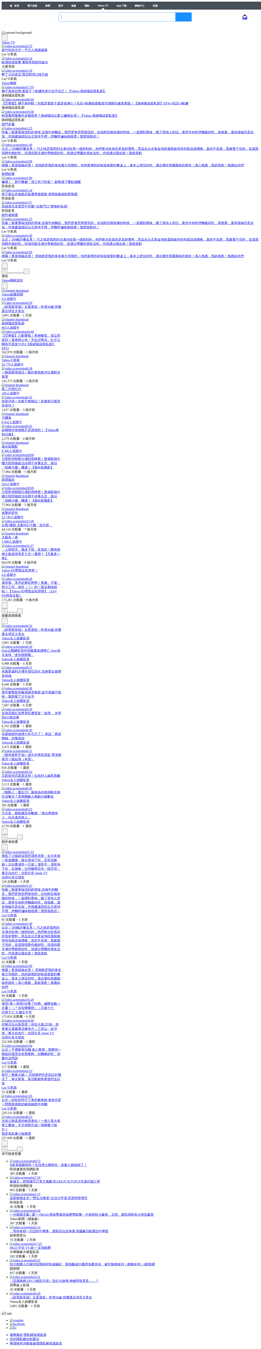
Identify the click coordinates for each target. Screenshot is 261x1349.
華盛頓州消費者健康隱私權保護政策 (36, 1343)
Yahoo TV (102, 5)
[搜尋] (183, 16)
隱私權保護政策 (35, 1335)
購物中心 (140, 5)
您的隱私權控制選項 (24, 1339)
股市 (60, 5)
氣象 (73, 5)
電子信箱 (32, 5)
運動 (86, 5)
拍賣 (155, 5)
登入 (230, 17)
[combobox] (125, 16)
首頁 (16, 5)
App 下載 (121, 5)
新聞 (47, 5)
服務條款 (16, 1335)
